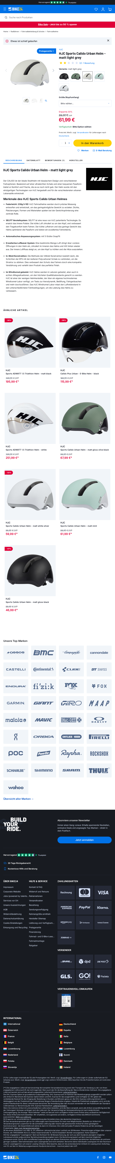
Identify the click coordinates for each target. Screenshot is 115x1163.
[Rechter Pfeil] (53, 342)
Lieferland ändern (70, 1092)
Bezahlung (34, 905)
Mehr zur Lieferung (23, 1117)
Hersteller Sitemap (37, 918)
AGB (5, 909)
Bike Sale (43, 24)
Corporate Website (12, 891)
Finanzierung (35, 932)
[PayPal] (84, 908)
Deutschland (64, 136)
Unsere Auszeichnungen (14, 905)
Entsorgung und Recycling (15, 927)
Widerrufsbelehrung (12, 914)
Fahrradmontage (36, 941)
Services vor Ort (10, 900)
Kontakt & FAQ (35, 887)
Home (5, 31)
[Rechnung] (66, 893)
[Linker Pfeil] (7, 342)
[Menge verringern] (61, 143)
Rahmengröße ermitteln (39, 914)
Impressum (8, 887)
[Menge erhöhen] (69, 143)
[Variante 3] (87, 76)
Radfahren (15, 31)
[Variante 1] (64, 76)
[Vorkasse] (84, 923)
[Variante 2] (76, 76)
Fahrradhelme (52, 31)
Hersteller (76, 160)
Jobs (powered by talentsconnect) (16, 896)
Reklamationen (35, 896)
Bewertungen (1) (55, 160)
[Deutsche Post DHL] (66, 961)
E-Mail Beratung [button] (104, 150)
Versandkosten (36, 900)
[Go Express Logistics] (84, 976)
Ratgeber (33, 945)
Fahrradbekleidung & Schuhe (32, 31)
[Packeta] (103, 976)
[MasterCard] (84, 893)
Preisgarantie (35, 927)
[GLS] (66, 976)
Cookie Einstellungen (12, 923)
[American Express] (66, 908)
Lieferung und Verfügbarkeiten (42, 923)
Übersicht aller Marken (17, 798)
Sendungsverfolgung (38, 909)
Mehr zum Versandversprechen (26, 1128)
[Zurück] (6, 70)
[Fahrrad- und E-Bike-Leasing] (66, 937)
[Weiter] (53, 70)
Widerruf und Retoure (39, 891)
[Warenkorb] (110, 9)
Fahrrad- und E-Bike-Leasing (42, 936)
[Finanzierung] (103, 923)
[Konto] (103, 9)
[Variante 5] (64, 88)
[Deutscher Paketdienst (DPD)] (84, 961)
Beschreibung (14, 160)
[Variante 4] (99, 76)
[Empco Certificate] (66, 1000)
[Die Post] (103, 961)
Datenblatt (34, 160)
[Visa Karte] (103, 893)
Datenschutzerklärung (13, 918)
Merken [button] (85, 150)
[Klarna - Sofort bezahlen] (103, 908)
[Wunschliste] (96, 9)
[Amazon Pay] (66, 923)
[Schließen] (108, 40)
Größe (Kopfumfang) (69, 97)
